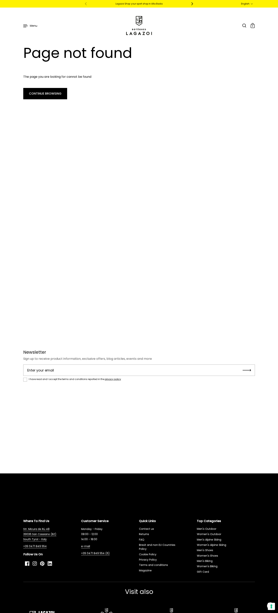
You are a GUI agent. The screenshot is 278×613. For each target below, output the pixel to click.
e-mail (85, 546)
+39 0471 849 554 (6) (95, 553)
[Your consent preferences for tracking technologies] (271, 606)
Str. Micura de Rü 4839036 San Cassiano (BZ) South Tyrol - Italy (39, 534)
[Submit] (247, 370)
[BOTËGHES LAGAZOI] (139, 25)
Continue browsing (45, 93)
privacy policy (113, 379)
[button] (247, 4)
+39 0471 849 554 (35, 546)
